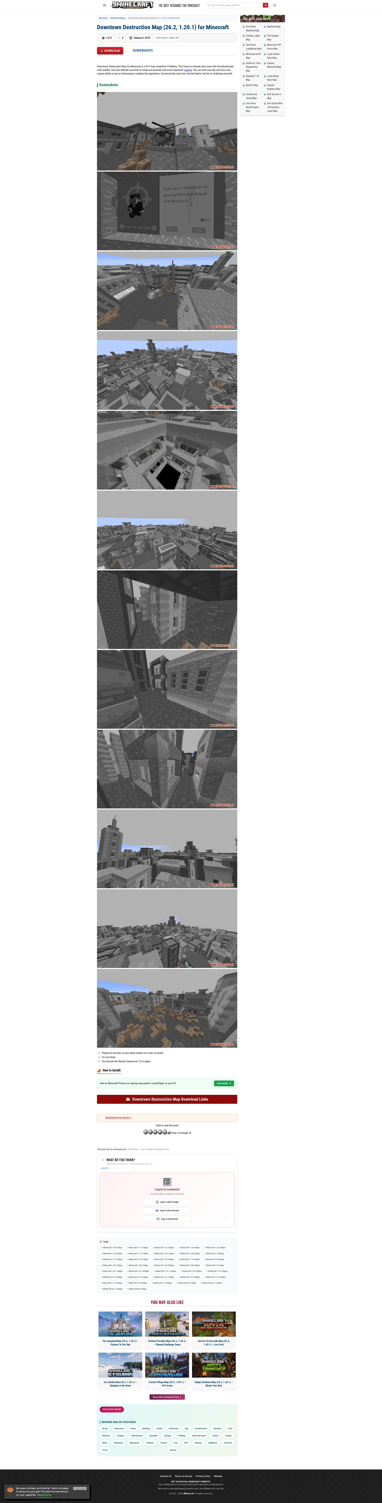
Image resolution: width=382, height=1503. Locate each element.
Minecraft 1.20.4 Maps (164, 1265)
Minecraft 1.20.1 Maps (112, 1265)
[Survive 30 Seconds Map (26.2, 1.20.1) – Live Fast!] (214, 1324)
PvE (175, 1443)
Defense (106, 1435)
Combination (201, 1428)
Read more (44, 1494)
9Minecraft (189, 1493)
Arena (171, 38)
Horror (215, 1435)
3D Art (105, 1428)
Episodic (153, 1435)
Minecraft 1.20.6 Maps (190, 1265)
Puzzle (164, 1443)
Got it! (80, 1488)
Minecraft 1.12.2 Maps (164, 1247)
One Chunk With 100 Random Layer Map (274, 107)
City (186, 1428)
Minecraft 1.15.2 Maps (216, 1247)
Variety (173, 1450)
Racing (198, 1443)
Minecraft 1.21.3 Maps (192, 1271)
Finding (181, 1435)
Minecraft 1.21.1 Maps (112, 1271)
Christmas (173, 1428)
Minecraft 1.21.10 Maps (139, 1271)
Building (146, 1428)
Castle (159, 1428)
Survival (228, 1443)
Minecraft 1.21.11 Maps (166, 1271)
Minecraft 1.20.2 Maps (138, 1265)
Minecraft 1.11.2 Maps (138, 1247)
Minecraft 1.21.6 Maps (138, 1277)
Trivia (105, 1450)
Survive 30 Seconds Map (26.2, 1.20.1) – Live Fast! (214, 1342)
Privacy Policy (203, 1476)
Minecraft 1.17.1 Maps (138, 1253)
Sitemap (218, 1476)
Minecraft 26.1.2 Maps (112, 1289)
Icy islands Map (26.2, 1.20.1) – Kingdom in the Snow (120, 1384)
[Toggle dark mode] (275, 5)
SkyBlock (212, 1443)
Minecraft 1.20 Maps (215, 1259)
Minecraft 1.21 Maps (215, 1265)
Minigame (134, 1443)
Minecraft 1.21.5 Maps (112, 1277)
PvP (177, 38)
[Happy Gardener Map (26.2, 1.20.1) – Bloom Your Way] (214, 1365)
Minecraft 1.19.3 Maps (164, 1259)
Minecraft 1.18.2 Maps (190, 1253)
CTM (230, 1428)
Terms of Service (183, 1476)
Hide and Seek (199, 1435)
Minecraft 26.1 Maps (187, 1283)
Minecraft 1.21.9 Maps (216, 1277)
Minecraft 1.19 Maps (215, 1253)
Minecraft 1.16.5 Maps (112, 1253)
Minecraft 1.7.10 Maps (112, 1283)
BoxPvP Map (252, 85)
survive (188, 70)
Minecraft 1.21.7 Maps (164, 1277)
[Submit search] (265, 5)
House (228, 1435)
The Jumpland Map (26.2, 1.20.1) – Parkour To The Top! (120, 1342)
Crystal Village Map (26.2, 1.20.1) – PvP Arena (167, 1384)
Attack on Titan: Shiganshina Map (253, 67)
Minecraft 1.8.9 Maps (138, 1283)
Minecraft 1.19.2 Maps (138, 1259)
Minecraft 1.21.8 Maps (190, 1277)
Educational (137, 1435)
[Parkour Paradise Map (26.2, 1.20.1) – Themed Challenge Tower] (167, 1324)
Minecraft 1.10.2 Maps (112, 1247)
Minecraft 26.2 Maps (138, 1289)
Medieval (118, 1443)
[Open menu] (104, 5)
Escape (167, 1435)
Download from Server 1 (118, 1117)
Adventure (119, 1428)
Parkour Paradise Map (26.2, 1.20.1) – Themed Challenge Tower (167, 1342)
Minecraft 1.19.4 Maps (190, 1259)
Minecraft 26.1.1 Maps (212, 1283)
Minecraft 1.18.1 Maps (164, 1253)
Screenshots (143, 50)
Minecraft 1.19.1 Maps (112, 1259)
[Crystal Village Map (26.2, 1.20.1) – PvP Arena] (167, 1365)
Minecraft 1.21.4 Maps (218, 1271)
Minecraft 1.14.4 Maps (190, 1247)
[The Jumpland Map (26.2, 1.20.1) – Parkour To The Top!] (120, 1324)
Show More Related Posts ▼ (167, 1397)
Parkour (150, 1443)
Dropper (120, 1435)
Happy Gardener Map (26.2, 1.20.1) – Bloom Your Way (214, 1384)
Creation (217, 1428)
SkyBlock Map (273, 26)
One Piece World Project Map (252, 107)
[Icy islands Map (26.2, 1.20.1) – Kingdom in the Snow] (120, 1365)
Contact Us (165, 1476)
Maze (104, 1443)
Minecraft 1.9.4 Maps (163, 1283)
